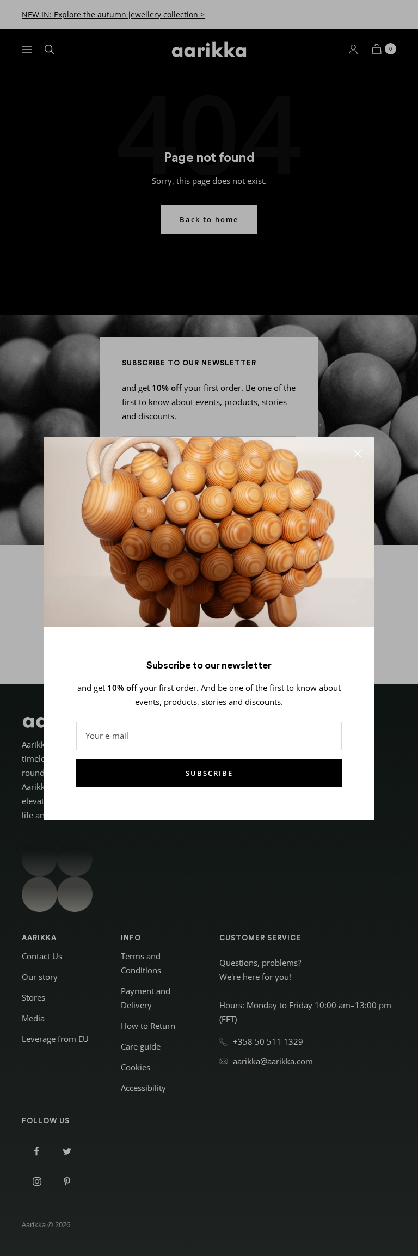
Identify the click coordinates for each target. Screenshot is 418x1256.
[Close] (357, 453)
